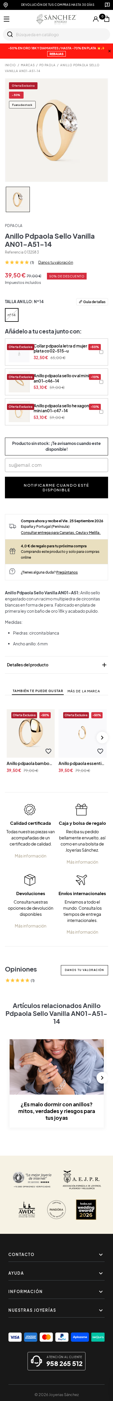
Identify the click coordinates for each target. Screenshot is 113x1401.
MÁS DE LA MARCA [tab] (84, 691)
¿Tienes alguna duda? (49, 572)
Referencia (14, 252)
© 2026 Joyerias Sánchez (56, 1394)
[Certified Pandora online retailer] (56, 1209)
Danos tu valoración (55, 262)
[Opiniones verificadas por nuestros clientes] (32, 1180)
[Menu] (6, 19)
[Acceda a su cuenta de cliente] (95, 19)
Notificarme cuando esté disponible (56, 487)
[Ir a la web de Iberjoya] (82, 1180)
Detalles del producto (57, 664)
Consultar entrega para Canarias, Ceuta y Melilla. (61, 532)
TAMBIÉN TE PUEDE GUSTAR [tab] (38, 691)
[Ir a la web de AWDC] (27, 1209)
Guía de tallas (94, 301)
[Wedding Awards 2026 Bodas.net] (86, 1209)
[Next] (102, 737)
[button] (48, 751)
